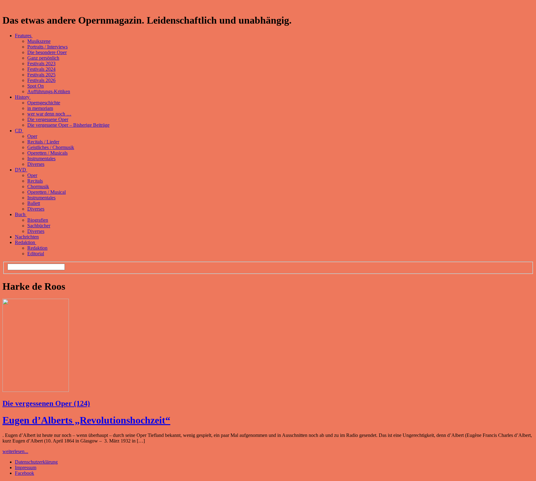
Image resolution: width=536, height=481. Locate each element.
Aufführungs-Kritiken (48, 91)
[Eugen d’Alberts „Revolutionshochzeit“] (35, 390)
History (23, 97)
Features (24, 35)
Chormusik (38, 186)
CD (19, 130)
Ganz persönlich (43, 58)
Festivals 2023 (41, 63)
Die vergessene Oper (47, 119)
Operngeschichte (43, 102)
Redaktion (25, 242)
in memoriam (40, 108)
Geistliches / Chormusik (50, 147)
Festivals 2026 (41, 80)
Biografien (37, 220)
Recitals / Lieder (43, 141)
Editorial (35, 253)
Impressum (25, 467)
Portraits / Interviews (47, 46)
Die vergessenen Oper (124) (46, 403)
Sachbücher (38, 225)
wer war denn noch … (49, 113)
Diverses (35, 164)
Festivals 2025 (41, 74)
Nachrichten (27, 236)
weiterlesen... (15, 451)
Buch (21, 214)
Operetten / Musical (46, 192)
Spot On (35, 85)
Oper (32, 136)
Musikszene (39, 41)
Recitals (35, 181)
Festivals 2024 (41, 69)
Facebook (24, 473)
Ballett (33, 203)
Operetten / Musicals (47, 153)
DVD (21, 169)
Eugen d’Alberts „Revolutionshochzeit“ (86, 420)
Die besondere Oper (47, 52)
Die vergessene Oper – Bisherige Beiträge (68, 125)
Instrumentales (41, 158)
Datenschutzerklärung (36, 462)
